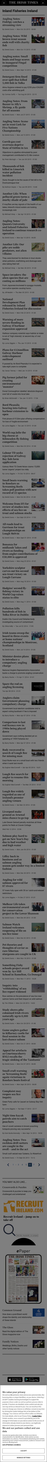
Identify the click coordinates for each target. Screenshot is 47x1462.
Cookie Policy (37, 1416)
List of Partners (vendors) (11, 1445)
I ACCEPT (23, 1451)
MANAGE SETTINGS (23, 1458)
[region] (23, 1423)
